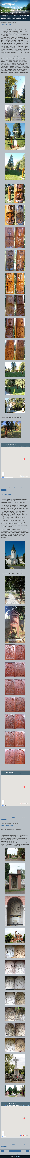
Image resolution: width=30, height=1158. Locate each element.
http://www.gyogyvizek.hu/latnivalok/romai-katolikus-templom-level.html (15, 570)
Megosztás (3, 490)
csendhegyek (8, 4)
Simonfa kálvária (7, 25)
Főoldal (15, 1151)
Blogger (18, 1156)
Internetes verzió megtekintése (15, 1154)
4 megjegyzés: (19, 487)
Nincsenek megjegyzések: (22, 817)
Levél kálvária (6, 494)
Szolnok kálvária (7, 826)
